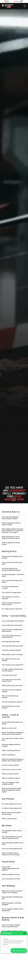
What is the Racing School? (11, 750)
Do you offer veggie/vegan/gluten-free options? (10, 868)
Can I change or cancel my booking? (11, 597)
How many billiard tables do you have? (12, 843)
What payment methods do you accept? (12, 557)
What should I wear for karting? (12, 654)
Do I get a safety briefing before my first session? (12, 670)
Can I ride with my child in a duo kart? (12, 739)
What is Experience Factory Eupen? (11, 543)
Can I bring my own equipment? (12, 665)
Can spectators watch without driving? (12, 831)
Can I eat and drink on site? (11, 879)
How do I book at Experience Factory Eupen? (11, 603)
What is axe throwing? (9, 818)
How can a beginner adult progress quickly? (10, 783)
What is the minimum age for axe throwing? (11, 813)
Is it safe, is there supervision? (12, 808)
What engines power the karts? (12, 685)
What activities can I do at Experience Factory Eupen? (11, 537)
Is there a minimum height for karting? (12, 690)
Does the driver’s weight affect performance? (12, 630)
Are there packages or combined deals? (13, 575)
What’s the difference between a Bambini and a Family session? (12, 760)
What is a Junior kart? (9, 728)
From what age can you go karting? (11, 707)
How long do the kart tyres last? (12, 646)
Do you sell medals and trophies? (13, 621)
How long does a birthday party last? (12, 897)
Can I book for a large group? (11, 592)
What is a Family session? (10, 774)
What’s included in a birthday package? (11, 904)
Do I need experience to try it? (12, 804)
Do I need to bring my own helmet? (11, 659)
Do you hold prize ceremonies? (12, 625)
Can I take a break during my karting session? (11, 636)
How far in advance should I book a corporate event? (11, 925)
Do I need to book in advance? (12, 609)
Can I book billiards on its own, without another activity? (12, 837)
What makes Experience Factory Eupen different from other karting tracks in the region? (13, 530)
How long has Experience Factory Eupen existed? (10, 517)
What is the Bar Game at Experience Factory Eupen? (11, 854)
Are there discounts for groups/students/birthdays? (11, 569)
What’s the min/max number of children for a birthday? (12, 891)
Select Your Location (6, 1)
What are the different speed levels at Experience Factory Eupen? (11, 790)
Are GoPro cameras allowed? (11, 650)
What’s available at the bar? (11, 874)
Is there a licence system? (10, 765)
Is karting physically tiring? (11, 641)
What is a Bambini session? (11, 778)
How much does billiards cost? (12, 849)
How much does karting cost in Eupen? (12, 581)
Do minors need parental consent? (10, 587)
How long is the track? (9, 675)
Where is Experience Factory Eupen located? (11, 523)
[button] (24, 933)
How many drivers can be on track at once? (11, 680)
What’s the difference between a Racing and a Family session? (12, 733)
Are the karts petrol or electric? (12, 702)
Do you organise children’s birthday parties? (13, 909)
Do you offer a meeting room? (12, 931)
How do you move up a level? (11, 769)
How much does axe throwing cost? (12, 563)
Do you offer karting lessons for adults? (12, 723)
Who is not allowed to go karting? (10, 696)
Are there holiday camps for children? (11, 745)
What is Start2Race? (9, 755)
